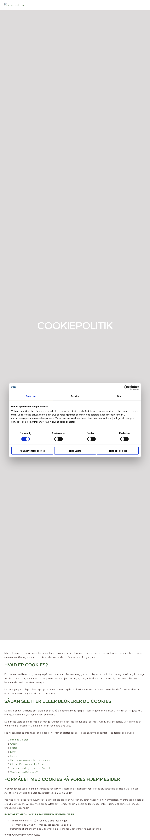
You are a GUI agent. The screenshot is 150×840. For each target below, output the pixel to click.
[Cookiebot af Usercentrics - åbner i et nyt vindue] (126, 387)
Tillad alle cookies (118, 451)
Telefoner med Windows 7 (24, 772)
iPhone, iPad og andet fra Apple (27, 764)
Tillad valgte (75, 451)
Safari (13, 751)
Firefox (13, 747)
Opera (13, 756)
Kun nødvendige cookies (32, 451)
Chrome (14, 743)
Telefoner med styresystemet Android (30, 768)
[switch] (58, 439)
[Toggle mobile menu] (144, 4)
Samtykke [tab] (31, 396)
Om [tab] (119, 396)
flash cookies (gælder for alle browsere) (30, 760)
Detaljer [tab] (75, 396)
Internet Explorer (19, 739)
